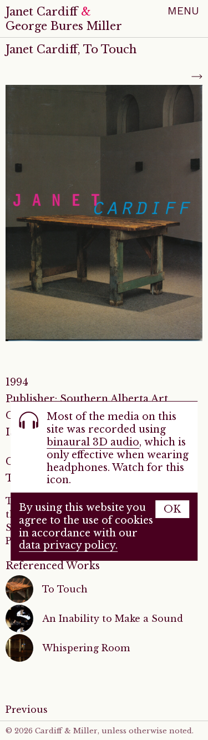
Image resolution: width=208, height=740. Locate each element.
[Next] (196, 76)
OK (172, 509)
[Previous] (11, 76)
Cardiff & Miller (66, 731)
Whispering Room (86, 647)
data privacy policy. (68, 545)
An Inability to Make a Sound (112, 618)
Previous (27, 709)
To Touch (65, 589)
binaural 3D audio (93, 442)
